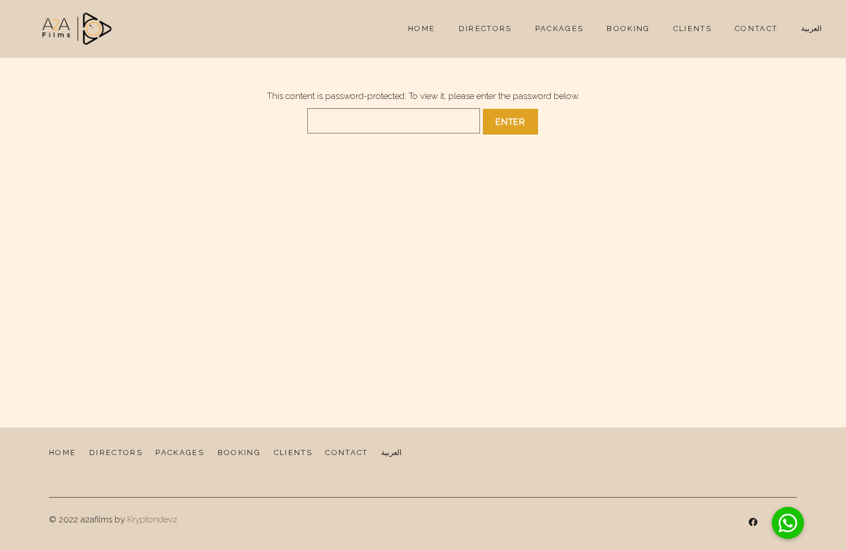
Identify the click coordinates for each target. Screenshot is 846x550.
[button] (788, 523)
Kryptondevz (152, 519)
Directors (116, 452)
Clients (293, 452)
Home (62, 452)
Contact (346, 452)
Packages (179, 452)
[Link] (77, 29)
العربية (391, 452)
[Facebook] (753, 522)
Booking (239, 452)
